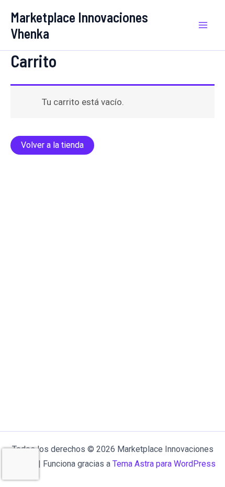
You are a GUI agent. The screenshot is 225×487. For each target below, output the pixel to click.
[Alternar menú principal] (203, 25)
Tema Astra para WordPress (164, 464)
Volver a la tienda (52, 145)
